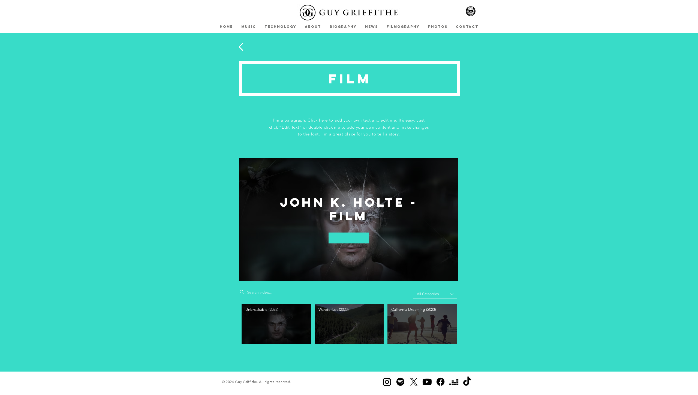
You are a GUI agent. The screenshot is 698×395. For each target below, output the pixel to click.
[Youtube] (427, 381)
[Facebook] (440, 381)
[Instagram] (387, 381)
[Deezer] (454, 381)
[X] (413, 381)
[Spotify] (400, 381)
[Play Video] (276, 324)
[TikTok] (467, 381)
